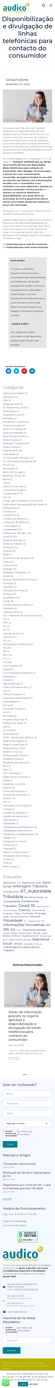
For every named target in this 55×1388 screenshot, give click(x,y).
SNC (5, 802)
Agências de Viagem (13, 393)
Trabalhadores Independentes (18, 834)
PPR (5, 712)
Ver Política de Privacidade (24, 1133)
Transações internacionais (19, 1163)
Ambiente (8, 418)
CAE (5, 483)
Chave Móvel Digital (13, 490)
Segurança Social (12, 784)
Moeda (6, 680)
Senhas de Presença (13, 791)
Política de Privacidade (15, 1221)
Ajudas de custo (11, 404)
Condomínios (9, 515)
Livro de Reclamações (14, 1225)
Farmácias (8, 583)
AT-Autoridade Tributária (15, 457)
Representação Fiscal (14, 755)
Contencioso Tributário (14, 533)
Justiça (6, 669)
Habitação (8, 608)
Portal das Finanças (13, 708)
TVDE (6, 863)
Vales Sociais (9, 866)
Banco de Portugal (13, 472)
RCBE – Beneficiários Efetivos (18, 737)
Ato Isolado (9, 468)
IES (4, 626)
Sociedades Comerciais (15, 805)
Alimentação (9, 411)
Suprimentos (9, 820)
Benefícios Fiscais (12, 475)
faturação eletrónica (19, 917)
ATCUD (7, 465)
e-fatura (7, 561)
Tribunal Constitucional (14, 852)
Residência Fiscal (12, 759)
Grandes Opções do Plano (16, 604)
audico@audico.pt (17, 1311)
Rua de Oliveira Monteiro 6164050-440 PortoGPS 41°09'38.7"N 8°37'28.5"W (22, 1287)
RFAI (5, 766)
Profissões (8, 716)
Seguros (7, 787)
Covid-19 (7, 536)
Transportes (9, 845)
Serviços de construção (15, 794)
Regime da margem (13, 741)
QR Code (8, 730)
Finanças (7, 594)
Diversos (7, 551)
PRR (5, 726)
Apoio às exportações (14, 436)
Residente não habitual (15, 762)
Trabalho (7, 837)
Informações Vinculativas (15, 644)
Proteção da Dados (25, 933)
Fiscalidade (9, 597)
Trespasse (8, 848)
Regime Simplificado (14, 744)
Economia (8, 565)
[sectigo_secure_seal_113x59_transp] (27, 1242)
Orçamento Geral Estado (15, 698)
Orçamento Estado (34, 929)
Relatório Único (11, 751)
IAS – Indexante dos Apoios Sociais (21, 615)
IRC (5, 647)
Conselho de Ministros (14, 518)
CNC (5, 497)
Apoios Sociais (10, 440)
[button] (13, 1057)
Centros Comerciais (13, 486)
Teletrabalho (9, 823)
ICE (4, 619)
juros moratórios (11, 665)
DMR (5, 554)
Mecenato (8, 676)
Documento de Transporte (17, 558)
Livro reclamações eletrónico (18, 673)
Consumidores (17, 80)
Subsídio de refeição (13, 812)
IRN (5, 651)
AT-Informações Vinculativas (17, 461)
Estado (6, 576)
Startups (7, 809)
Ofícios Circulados (12, 694)
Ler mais (33, 1384)
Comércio (8, 511)
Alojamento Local (12, 414)
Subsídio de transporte (14, 816)
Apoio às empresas (13, 432)
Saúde (6, 780)
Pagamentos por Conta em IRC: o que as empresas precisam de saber (27, 1186)
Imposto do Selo (11, 633)
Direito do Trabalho (13, 543)
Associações (9, 454)
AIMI (5, 400)
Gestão (6, 601)
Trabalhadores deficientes (16, 830)
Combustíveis (10, 508)
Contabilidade (10, 529)
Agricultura (8, 397)
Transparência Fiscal (13, 841)
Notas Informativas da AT (16, 687)
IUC (5, 658)
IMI (4, 629)
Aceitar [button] (23, 1384)
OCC (5, 691)
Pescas (6, 705)
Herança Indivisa (11, 612)
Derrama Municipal (12, 540)
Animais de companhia (15, 422)
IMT (5, 640)
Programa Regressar (13, 719)
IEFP (5, 622)
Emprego (8, 569)
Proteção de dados (13, 723)
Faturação (8, 586)
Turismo (7, 859)
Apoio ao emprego (13, 429)
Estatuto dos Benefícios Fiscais (19, 579)
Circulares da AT (11, 493)
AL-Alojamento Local (14, 407)
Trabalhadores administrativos (18, 827)
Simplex (7, 798)
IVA (4, 662)
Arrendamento (10, 450)
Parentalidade (10, 701)
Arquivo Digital (10, 447)
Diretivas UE (9, 547)
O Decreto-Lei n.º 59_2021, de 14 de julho (24, 128)
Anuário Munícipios (12, 425)
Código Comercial (42, 906)
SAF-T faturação (11, 773)
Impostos (8, 637)
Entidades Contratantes (15, 572)
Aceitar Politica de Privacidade (11, 1134)
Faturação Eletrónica (13, 590)
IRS (4, 655)
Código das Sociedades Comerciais (21, 500)
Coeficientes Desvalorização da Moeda (23, 504)
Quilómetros (9, 734)
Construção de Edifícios (15, 522)
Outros (6, 933)
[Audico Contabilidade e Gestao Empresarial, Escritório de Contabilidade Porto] (17, 5)
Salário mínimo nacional (15, 777)
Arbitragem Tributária (14, 443)
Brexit (6, 479)
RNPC (6, 769)
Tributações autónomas (15, 855)
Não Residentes (11, 683)
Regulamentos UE (12, 748)
